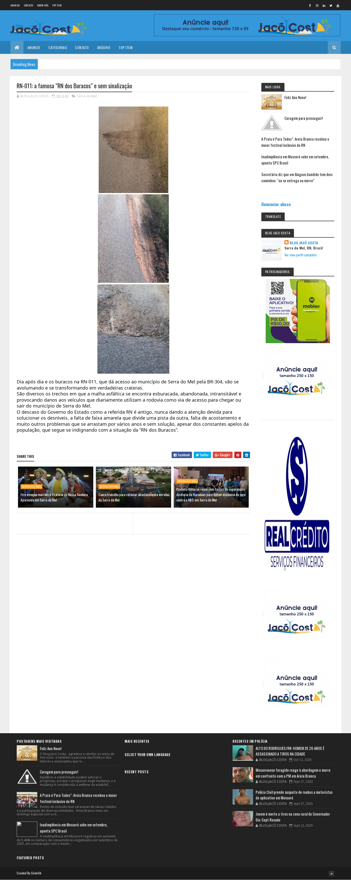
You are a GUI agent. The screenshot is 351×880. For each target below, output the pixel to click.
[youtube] (338, 5)
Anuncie (15, 5)
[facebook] (310, 5)
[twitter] (331, 5)
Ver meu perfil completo (300, 254)
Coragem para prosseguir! (303, 118)
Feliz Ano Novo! (295, 97)
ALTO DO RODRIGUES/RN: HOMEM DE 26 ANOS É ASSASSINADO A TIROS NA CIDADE (290, 751)
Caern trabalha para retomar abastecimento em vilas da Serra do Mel (134, 497)
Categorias (57, 47)
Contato (28, 5)
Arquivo (103, 47)
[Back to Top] (331, 873)
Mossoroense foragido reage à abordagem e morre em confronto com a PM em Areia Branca (293, 773)
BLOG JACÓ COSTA (304, 242)
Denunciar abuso (276, 204)
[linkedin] (324, 5)
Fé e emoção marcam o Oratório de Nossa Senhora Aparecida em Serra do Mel (54, 497)
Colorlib (36, 873)
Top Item (56, 5)
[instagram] (317, 5)
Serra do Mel (87, 96)
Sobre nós (43, 5)
